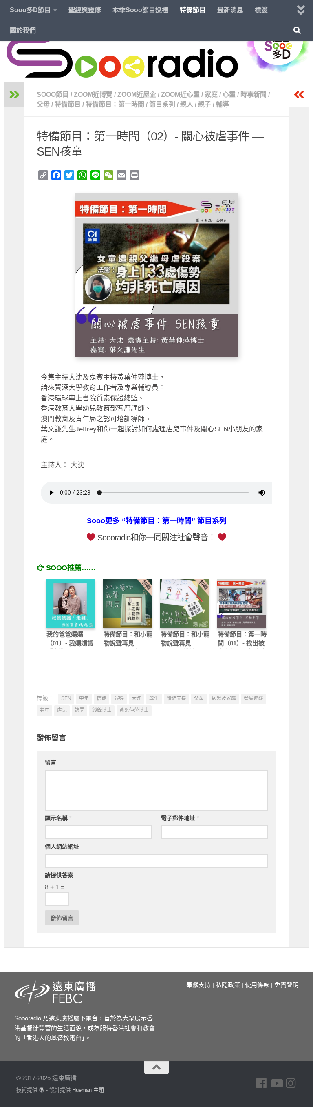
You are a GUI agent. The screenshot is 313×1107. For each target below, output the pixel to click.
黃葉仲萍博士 (134, 710)
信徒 (101, 698)
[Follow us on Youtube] (276, 1083)
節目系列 (162, 104)
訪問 (79, 710)
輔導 (222, 104)
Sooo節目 (53, 94)
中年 (84, 698)
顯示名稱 (58, 818)
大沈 (136, 698)
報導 (119, 698)
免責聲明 (286, 984)
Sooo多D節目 (30, 10)
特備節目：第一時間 (115, 104)
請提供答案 (59, 875)
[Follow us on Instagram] (291, 1083)
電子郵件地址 (180, 818)
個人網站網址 (62, 846)
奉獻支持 (198, 984)
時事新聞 (253, 94)
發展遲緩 (253, 698)
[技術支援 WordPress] (41, 1090)
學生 (154, 698)
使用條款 (257, 984)
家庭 (211, 94)
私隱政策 (228, 984)
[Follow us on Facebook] (261, 1083)
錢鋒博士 (102, 710)
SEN (66, 698)
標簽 (261, 10)
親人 (186, 104)
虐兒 (62, 710)
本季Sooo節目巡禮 (140, 10)
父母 (43, 104)
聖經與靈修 (84, 10)
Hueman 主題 (88, 1090)
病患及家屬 (224, 698)
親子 (204, 104)
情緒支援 (176, 698)
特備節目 (193, 10)
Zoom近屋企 (136, 94)
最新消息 (230, 10)
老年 (44, 710)
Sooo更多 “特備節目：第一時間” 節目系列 (157, 521)
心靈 (229, 94)
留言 (50, 762)
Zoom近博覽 (93, 94)
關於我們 (23, 30)
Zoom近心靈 (180, 94)
